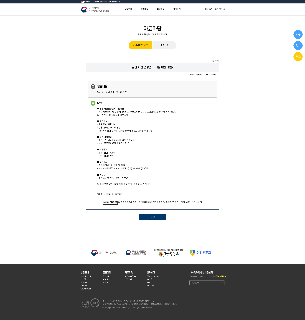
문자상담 (84, 283)
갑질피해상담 (86, 289)
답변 (99, 103)
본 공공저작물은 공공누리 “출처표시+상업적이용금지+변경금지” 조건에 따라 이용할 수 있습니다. (160, 202)
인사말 (149, 279)
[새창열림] (104, 249)
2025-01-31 (195, 75)
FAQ (298, 56)
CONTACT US (220, 9)
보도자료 (106, 279)
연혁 (148, 283)
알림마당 (144, 9)
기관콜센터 (195, 283)
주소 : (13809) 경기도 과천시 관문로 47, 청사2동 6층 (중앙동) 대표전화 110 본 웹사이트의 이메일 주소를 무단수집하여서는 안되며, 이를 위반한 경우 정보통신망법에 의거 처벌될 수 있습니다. (139, 302)
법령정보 (164, 45)
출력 (217, 61)
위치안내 (150, 286)
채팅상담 (84, 279)
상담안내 (128, 9)
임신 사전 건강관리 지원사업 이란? (152, 67)
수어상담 (84, 286)
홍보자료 (106, 283)
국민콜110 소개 (153, 276)
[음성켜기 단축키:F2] (298, 34)
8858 (211, 75)
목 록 (152, 217)
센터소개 (176, 9)
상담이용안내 (86, 276)
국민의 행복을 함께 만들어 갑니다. (152, 34)
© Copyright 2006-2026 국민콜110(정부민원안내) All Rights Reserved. (127, 308)
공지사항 (106, 276)
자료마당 (160, 9)
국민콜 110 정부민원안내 (95, 9)
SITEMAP (208, 9)
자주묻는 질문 (140, 45)
